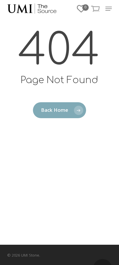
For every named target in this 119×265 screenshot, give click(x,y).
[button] (108, 9)
